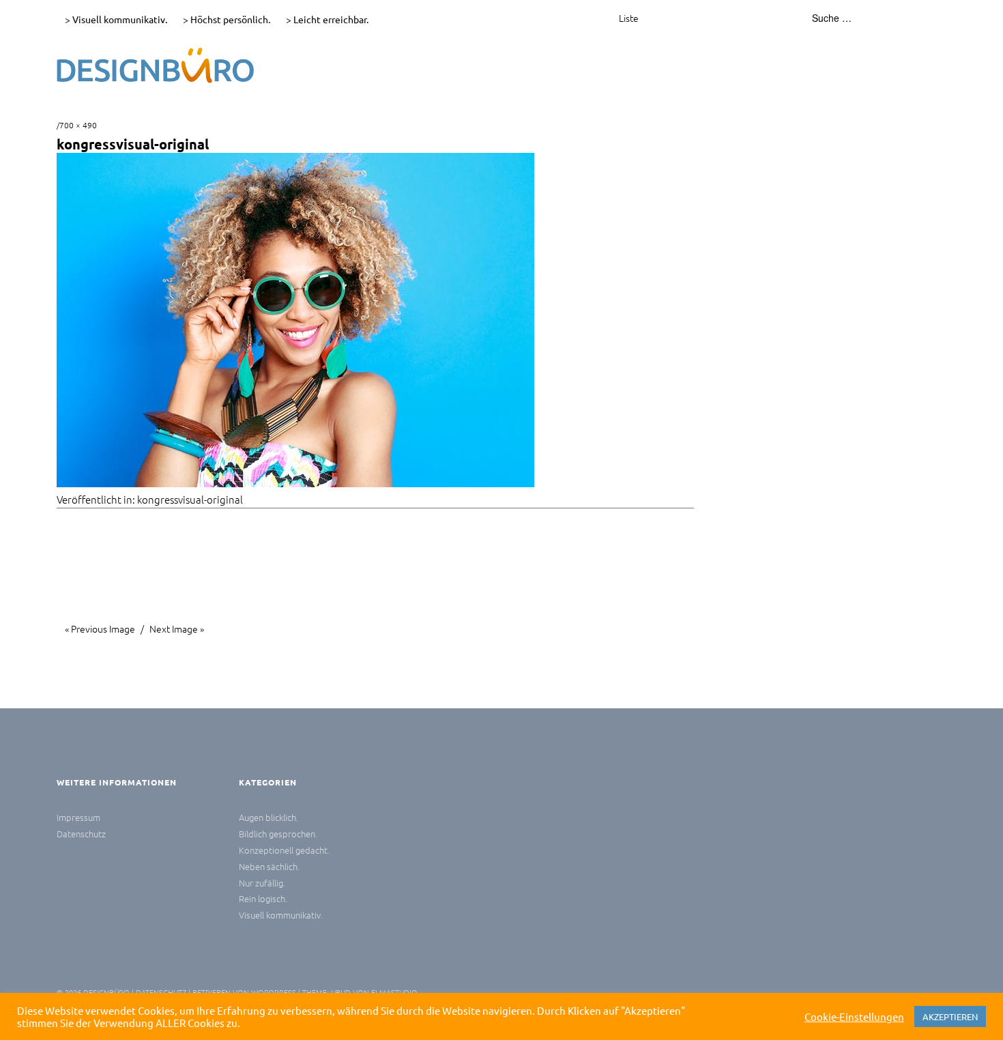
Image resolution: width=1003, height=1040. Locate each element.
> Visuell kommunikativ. (116, 19)
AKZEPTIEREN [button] (950, 1016)
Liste (629, 18)
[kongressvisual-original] (295, 483)
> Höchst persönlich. (226, 19)
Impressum (78, 817)
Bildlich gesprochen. (278, 833)
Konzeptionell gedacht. (284, 849)
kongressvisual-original (190, 499)
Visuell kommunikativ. (281, 914)
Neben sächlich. (269, 866)
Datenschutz (81, 833)
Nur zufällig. (262, 882)
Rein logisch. (263, 898)
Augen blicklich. (268, 817)
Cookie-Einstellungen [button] (854, 1017)
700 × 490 (78, 124)
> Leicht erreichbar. (327, 19)
